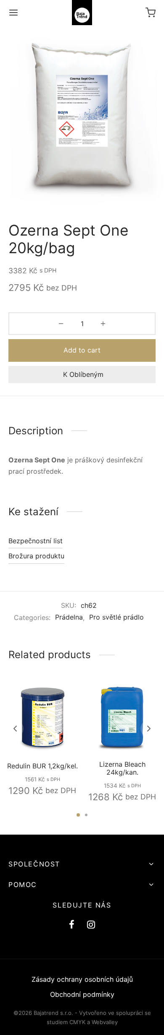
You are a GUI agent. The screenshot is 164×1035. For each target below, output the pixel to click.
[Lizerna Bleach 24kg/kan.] (122, 717)
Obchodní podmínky (82, 994)
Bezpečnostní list (35, 541)
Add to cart (82, 350)
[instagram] (91, 925)
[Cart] (150, 13)
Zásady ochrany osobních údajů (82, 979)
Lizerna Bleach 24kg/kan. (122, 768)
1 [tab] (78, 815)
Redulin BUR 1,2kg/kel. (42, 766)
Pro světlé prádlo (116, 617)
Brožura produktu (36, 556)
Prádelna (69, 617)
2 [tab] (86, 815)
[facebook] (72, 925)
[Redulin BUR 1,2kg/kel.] (42, 717)
